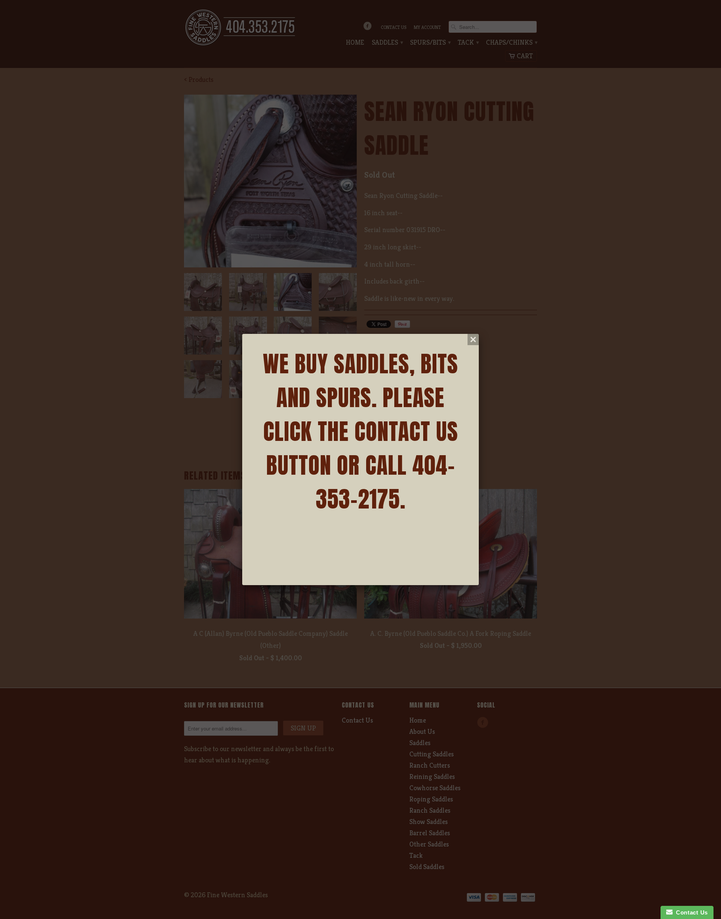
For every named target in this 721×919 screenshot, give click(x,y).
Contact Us (690, 912)
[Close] (473, 339)
